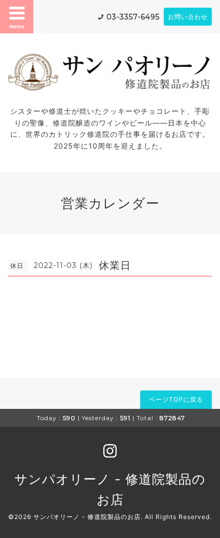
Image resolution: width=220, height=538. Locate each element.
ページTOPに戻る (176, 399)
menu (17, 26)
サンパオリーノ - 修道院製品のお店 (87, 517)
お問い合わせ (188, 16)
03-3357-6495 (133, 17)
